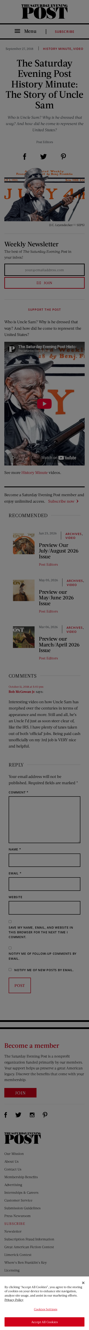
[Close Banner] (83, 1283)
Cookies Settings (45, 1309)
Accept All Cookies (44, 1322)
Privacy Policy (14, 1300)
